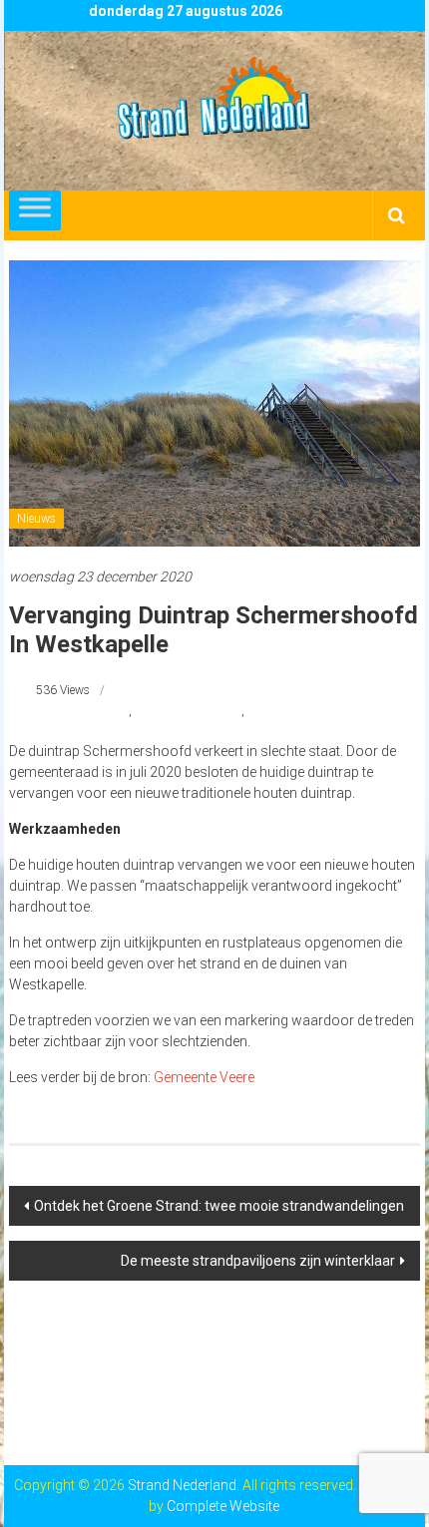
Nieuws (36, 519)
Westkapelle (277, 711)
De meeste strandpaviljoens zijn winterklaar (258, 1261)
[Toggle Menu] (35, 210)
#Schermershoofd (83, 711)
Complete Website (223, 1506)
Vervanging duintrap (188, 711)
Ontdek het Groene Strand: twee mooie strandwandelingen (219, 1206)
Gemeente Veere (204, 1077)
